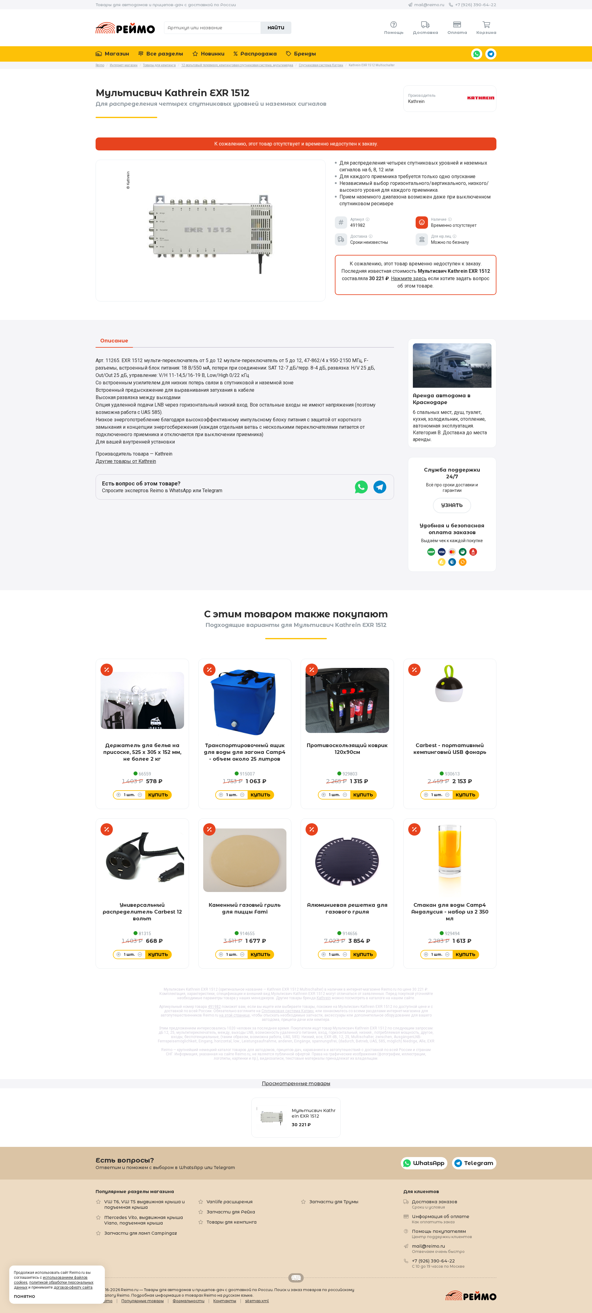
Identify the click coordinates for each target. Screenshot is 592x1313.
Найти (276, 28)
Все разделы (164, 54)
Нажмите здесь (409, 278)
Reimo (125, 27)
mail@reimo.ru (429, 4)
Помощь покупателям (442, 1234)
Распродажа (258, 54)
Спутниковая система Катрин (287, 1011)
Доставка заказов (434, 1204)
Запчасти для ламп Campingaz (140, 1233)
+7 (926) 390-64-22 (475, 4)
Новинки (211, 54)
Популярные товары (142, 1301)
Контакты (224, 1301)
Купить (158, 795)
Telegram (490, 53)
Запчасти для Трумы (333, 1202)
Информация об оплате (440, 1219)
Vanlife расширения (230, 1202)
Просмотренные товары (296, 1083)
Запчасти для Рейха (231, 1212)
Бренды (304, 54)
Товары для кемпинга (232, 1222)
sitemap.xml (257, 1301)
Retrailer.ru (296, 1277)
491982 (214, 1006)
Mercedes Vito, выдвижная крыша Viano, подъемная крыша (143, 1220)
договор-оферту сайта (73, 1287)
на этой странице (234, 1015)
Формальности (188, 1301)
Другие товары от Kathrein (126, 461)
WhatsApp (476, 53)
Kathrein (324, 998)
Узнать (452, 505)
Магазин (116, 54)
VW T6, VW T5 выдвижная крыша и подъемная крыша (144, 1204)
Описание (114, 341)
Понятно (24, 1296)
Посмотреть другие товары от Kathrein (449, 98)
